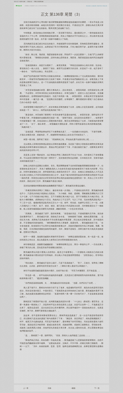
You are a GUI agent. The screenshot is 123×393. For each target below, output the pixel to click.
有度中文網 (22, 1)
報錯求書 (99, 6)
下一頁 (96, 388)
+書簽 (73, 388)
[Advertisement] (61, 365)
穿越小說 (29, 1)
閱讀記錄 (105, 6)
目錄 (49, 388)
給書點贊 (94, 6)
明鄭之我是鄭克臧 (38, 1)
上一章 (25, 388)
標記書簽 (88, 6)
